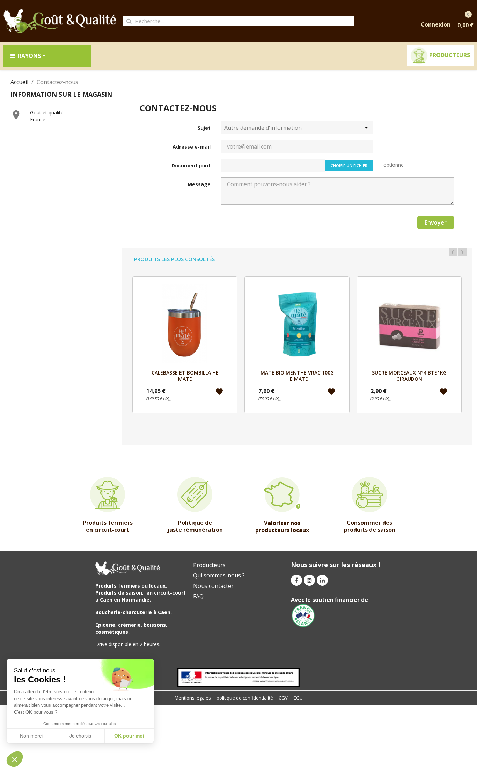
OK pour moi (129, 736)
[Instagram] (309, 580)
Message (199, 184)
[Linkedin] (322, 580)
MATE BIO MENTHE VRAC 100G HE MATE (297, 375)
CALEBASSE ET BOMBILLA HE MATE (185, 375)
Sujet (204, 127)
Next (462, 252)
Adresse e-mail (192, 146)
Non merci (31, 736)
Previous (453, 252)
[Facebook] (296, 580)
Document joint (191, 165)
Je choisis (80, 736)
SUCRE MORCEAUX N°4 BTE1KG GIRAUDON (409, 375)
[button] (14, 759)
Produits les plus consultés (174, 259)
